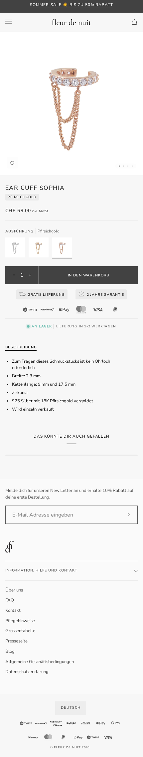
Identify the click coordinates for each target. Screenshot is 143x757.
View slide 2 (123, 166)
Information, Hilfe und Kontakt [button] (41, 570)
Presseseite (16, 641)
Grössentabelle (20, 631)
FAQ (9, 600)
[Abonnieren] (123, 515)
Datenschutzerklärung (27, 672)
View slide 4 (132, 166)
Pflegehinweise (20, 621)
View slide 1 (119, 166)
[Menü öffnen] (15, 22)
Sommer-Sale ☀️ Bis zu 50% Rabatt (71, 4)
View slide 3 (127, 166)
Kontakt (13, 610)
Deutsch (70, 707)
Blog (10, 651)
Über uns (14, 590)
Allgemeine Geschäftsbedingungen (39, 662)
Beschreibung (21, 347)
